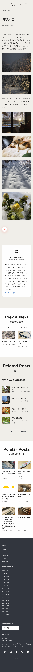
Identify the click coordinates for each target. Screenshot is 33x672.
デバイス (21, 349)
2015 (4, 603)
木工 (26, 531)
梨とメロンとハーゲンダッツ (20, 409)
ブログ (11, 25)
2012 (4, 612)
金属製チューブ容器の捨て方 (24, 473)
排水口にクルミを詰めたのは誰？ (20, 388)
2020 (4, 588)
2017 (4, 597)
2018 (4, 594)
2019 (4, 591)
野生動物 (12, 344)
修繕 (27, 501)
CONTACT (5, 561)
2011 (4, 615)
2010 (4, 618)
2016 (4, 600)
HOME (4, 549)
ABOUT (4, 558)
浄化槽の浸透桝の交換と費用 (24, 496)
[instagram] (10, 652)
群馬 (26, 401)
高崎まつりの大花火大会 (19, 398)
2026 (4, 571)
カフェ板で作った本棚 (24, 517)
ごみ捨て (21, 478)
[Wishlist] (16, 658)
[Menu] (26, 4)
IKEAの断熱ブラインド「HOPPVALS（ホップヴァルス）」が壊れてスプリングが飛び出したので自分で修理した (8, 523)
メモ (11, 478)
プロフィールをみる (11, 293)
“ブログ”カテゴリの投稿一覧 (17, 431)
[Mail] (28, 652)
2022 (4, 582)
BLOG (4, 552)
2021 (4, 585)
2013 (4, 609)
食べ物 (26, 411)
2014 (4, 606)
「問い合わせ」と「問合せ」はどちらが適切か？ (8, 474)
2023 (4, 579)
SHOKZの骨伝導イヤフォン (24, 343)
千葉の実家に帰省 (17, 418)
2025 (4, 574)
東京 (14, 423)
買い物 (27, 347)
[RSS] (22, 652)
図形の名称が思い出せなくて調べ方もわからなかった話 (8, 497)
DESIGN (5, 555)
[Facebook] (16, 652)
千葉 (26, 420)
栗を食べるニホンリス (8, 341)
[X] (5, 652)
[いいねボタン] (4, 229)
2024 (4, 577)
